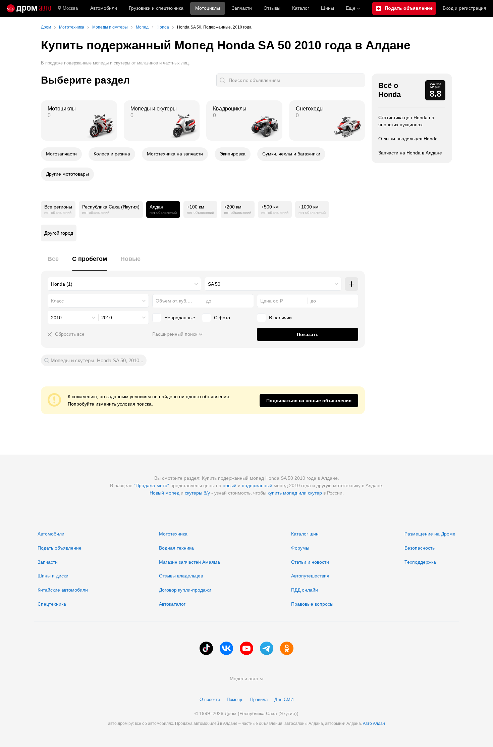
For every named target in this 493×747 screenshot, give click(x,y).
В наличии (280, 317)
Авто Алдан (374, 723)
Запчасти (242, 8)
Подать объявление (59, 548)
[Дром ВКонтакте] (226, 648)
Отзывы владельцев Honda (408, 138)
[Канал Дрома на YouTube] (246, 648)
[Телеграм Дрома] (266, 648)
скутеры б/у (197, 493)
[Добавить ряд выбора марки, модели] (351, 284)
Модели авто (244, 678)
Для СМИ (283, 699)
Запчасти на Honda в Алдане (410, 152)
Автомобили (103, 8)
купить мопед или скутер (295, 493)
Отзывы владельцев (181, 575)
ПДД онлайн (304, 590)
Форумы (300, 548)
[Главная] (29, 8)
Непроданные (179, 317)
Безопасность (419, 548)
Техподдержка (420, 562)
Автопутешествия (310, 575)
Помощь (235, 699)
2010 (56, 317)
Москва (70, 8)
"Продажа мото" (151, 485)
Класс (57, 301)
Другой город (58, 233)
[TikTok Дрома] (206, 648)
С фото (222, 317)
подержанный (257, 485)
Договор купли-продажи (185, 590)
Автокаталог (172, 604)
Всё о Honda (389, 89)
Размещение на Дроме (429, 533)
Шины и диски (53, 575)
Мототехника (173, 533)
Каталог (300, 8)
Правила (259, 699)
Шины (327, 8)
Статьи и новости (310, 562)
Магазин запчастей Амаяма (189, 562)
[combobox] (124, 284)
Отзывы (272, 8)
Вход (464, 8)
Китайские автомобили (63, 590)
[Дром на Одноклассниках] (286, 648)
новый (229, 485)
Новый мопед (164, 493)
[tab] (53, 263)
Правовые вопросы (312, 604)
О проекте (210, 699)
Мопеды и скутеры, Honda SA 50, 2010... (97, 360)
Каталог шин (305, 533)
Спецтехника (52, 604)
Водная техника (176, 548)
